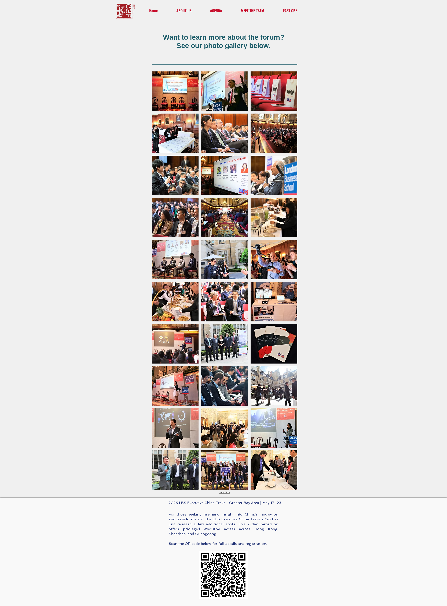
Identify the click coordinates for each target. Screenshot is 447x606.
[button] (175, 91)
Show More (224, 492)
